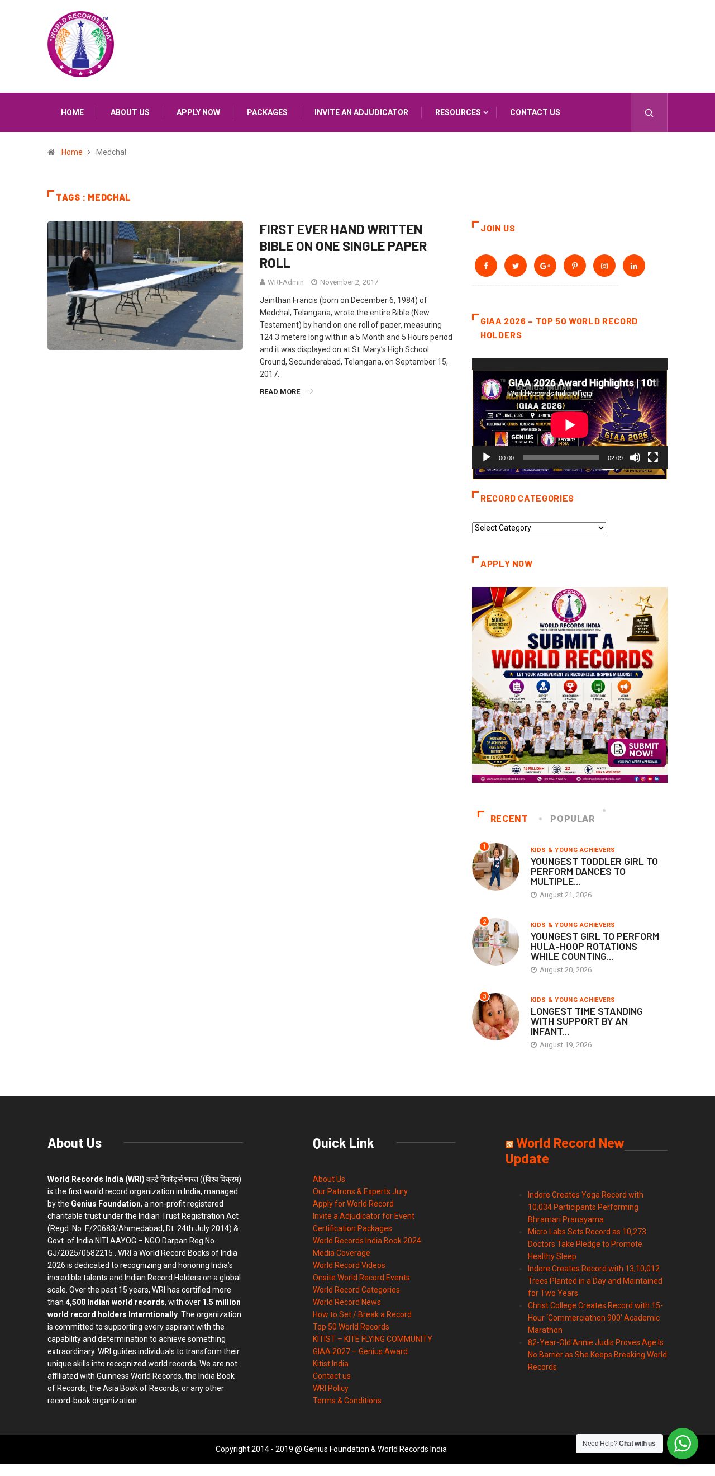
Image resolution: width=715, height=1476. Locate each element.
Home (72, 112)
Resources (458, 112)
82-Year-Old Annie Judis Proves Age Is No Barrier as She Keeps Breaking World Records (597, 1354)
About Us (329, 1179)
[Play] (486, 457)
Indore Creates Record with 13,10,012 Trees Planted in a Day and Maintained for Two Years (595, 1281)
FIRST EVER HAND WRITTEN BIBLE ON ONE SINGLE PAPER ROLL (343, 246)
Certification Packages (352, 1228)
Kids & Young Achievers (573, 850)
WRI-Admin (286, 282)
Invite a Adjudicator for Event (363, 1216)
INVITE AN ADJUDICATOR (361, 112)
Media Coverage (341, 1252)
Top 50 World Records (351, 1326)
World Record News (347, 1302)
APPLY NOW (198, 112)
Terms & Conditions (347, 1400)
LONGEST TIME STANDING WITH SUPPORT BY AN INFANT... (587, 1021)
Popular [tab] (572, 818)
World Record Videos (349, 1265)
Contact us (535, 112)
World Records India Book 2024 (367, 1240)
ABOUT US (130, 112)
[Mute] (635, 457)
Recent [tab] (509, 818)
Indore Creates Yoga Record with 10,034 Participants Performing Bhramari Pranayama (586, 1207)
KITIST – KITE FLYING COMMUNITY (372, 1339)
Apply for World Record (353, 1203)
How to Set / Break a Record (362, 1314)
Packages (267, 112)
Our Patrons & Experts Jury (360, 1191)
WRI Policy (331, 1388)
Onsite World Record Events (361, 1277)
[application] (570, 413)
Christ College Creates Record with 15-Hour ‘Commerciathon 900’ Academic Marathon (595, 1318)
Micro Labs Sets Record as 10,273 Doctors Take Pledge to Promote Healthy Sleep (587, 1244)
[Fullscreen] (653, 457)
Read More (280, 391)
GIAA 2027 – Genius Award (360, 1351)
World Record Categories (356, 1289)
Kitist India (331, 1363)
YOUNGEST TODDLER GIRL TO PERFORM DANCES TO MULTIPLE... (594, 871)
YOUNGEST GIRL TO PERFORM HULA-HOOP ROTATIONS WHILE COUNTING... (595, 946)
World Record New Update (565, 1150)
